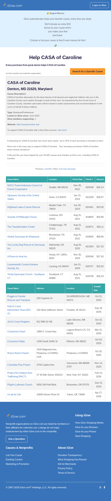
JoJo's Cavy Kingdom (18, 321)
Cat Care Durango (67, 169)
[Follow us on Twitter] (100, 487)
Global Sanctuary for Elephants (23, 236)
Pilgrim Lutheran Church (19, 384)
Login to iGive (99, 5)
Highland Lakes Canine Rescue (23, 207)
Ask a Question (16, 439)
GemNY (48, 169)
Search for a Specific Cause (87, 71)
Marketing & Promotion (17, 464)
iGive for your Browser (86, 427)
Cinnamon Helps (16, 341)
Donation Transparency (70, 455)
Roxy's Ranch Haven (18, 353)
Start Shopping (82, 436)
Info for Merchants (67, 464)
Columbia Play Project (18, 365)
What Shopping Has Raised (72, 459)
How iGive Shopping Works (89, 423)
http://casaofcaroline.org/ (28, 124)
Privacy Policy (65, 468)
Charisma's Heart (16, 331)
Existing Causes (14, 459)
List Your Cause (14, 455)
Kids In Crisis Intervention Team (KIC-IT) (19, 310)
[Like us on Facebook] (104, 487)
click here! (62, 130)
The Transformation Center (21, 227)
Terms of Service (66, 473)
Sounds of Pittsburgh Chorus (22, 217)
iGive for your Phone (85, 431)
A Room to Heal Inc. (17, 256)
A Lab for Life (14, 394)
